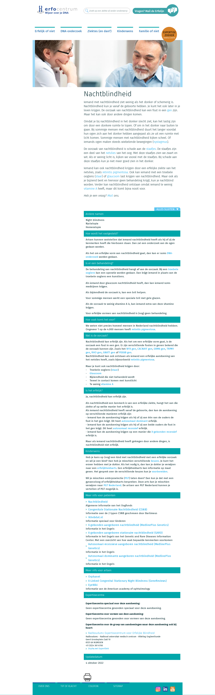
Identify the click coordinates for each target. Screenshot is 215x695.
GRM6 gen (159, 348)
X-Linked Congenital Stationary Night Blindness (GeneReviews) (127, 580)
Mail (110, 195)
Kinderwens (125, 31)
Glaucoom (95, 373)
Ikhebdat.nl (95, 517)
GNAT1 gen (109, 352)
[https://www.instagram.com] (158, 689)
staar (99, 176)
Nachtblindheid (98, 501)
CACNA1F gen (144, 348)
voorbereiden (159, 471)
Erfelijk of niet (45, 31)
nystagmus (160, 142)
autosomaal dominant (135, 421)
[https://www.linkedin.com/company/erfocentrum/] (165, 689)
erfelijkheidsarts (106, 468)
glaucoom (113, 176)
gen (169, 110)
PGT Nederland (112, 485)
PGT (127, 478)
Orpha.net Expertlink (98, 648)
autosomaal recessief (125, 428)
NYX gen (131, 348)
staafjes (151, 149)
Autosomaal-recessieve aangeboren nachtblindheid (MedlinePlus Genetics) (129, 546)
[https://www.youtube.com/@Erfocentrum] (172, 689)
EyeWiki (93, 585)
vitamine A (91, 188)
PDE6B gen (125, 352)
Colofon (93, 686)
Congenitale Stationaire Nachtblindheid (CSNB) (117, 509)
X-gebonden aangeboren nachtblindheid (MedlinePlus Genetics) (128, 525)
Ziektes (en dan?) (99, 31)
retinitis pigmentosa (115, 172)
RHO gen (96, 352)
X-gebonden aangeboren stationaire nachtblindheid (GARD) (125, 532)
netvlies (111, 153)
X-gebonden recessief (164, 431)
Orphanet (94, 576)
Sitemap (118, 686)
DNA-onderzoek (71, 31)
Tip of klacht (69, 686)
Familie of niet (149, 31)
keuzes (155, 460)
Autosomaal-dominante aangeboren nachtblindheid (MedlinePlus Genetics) (129, 558)
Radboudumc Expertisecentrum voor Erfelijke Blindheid (121, 633)
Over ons (43, 686)
